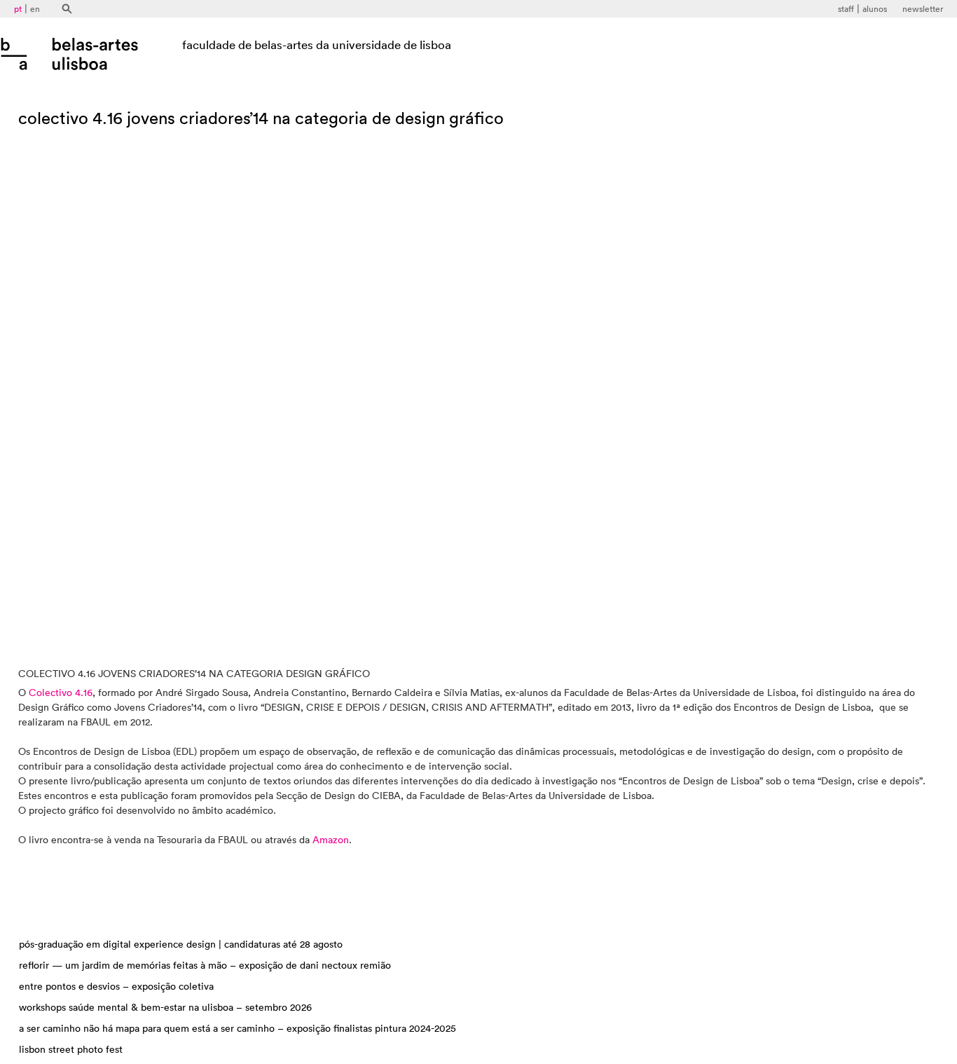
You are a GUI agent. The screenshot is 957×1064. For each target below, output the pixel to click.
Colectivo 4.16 (60, 693)
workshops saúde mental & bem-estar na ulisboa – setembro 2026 (165, 1008)
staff (846, 9)
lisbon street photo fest (71, 1050)
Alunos (874, 9)
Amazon (330, 840)
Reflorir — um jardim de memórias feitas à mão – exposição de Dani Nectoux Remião (205, 966)
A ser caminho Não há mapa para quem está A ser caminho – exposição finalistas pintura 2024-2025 (237, 1029)
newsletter (922, 9)
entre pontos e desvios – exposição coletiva (116, 987)
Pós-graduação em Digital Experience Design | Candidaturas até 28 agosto (181, 945)
